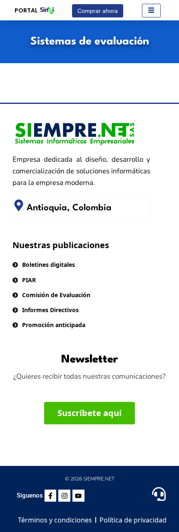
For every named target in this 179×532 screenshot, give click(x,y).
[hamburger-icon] (151, 10)
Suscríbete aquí (89, 413)
